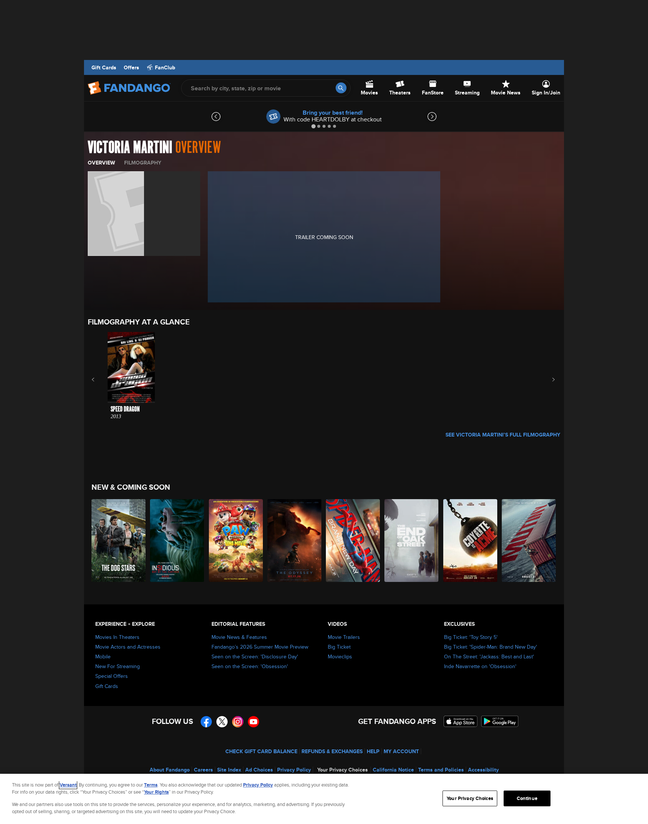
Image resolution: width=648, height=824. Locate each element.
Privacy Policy (294, 769)
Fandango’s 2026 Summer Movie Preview (260, 647)
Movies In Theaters (117, 637)
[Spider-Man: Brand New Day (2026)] (353, 540)
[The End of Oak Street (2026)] (411, 540)
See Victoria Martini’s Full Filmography (503, 435)
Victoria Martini (130, 148)
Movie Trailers (344, 637)
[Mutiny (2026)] (529, 540)
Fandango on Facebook (206, 721)
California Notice (393, 769)
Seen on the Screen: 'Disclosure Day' (255, 656)
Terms (151, 784)
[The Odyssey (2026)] (294, 540)
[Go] (341, 87)
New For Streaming (117, 666)
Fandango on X (222, 721)
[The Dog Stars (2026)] (119, 540)
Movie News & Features (239, 637)
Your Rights (156, 792)
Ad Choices (259, 769)
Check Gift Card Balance (261, 751)
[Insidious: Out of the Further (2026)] (177, 540)
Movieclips (340, 656)
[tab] (313, 126)
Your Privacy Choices (342, 770)
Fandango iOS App (460, 721)
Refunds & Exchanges (332, 751)
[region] (324, 799)
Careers (203, 769)
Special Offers (111, 676)
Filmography (142, 162)
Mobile (103, 656)
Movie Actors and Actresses (127, 647)
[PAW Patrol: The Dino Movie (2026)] (236, 540)
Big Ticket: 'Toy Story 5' (471, 637)
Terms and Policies (441, 769)
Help (373, 751)
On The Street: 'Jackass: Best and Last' (489, 656)
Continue (527, 798)
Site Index (229, 769)
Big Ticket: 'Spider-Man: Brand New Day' (490, 647)
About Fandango (170, 769)
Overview (101, 162)
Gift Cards (104, 67)
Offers (131, 67)
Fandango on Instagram (237, 721)
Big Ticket (339, 647)
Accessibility (483, 769)
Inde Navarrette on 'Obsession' (480, 666)
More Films (548, 379)
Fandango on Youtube (253, 721)
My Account (401, 751)
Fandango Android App (500, 721)
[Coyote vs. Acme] (470, 540)
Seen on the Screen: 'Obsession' (250, 666)
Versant (68, 784)
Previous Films (100, 379)
